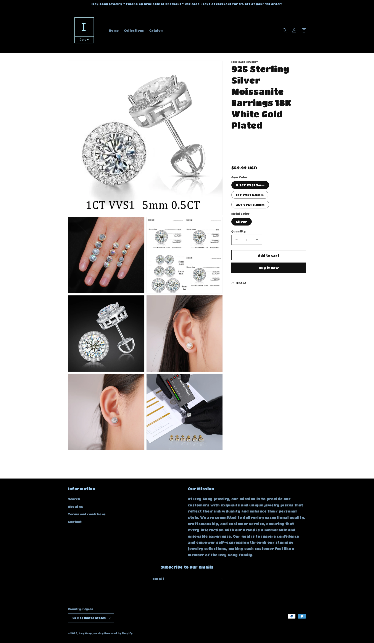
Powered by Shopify (118, 633)
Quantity (238, 231)
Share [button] (241, 282)
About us (75, 506)
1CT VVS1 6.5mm (250, 195)
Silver (241, 221)
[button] (285, 30)
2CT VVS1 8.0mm (250, 204)
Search (74, 499)
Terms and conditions (87, 514)
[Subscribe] (221, 579)
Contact (75, 521)
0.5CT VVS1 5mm (250, 185)
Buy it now (269, 268)
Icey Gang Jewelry (91, 633)
